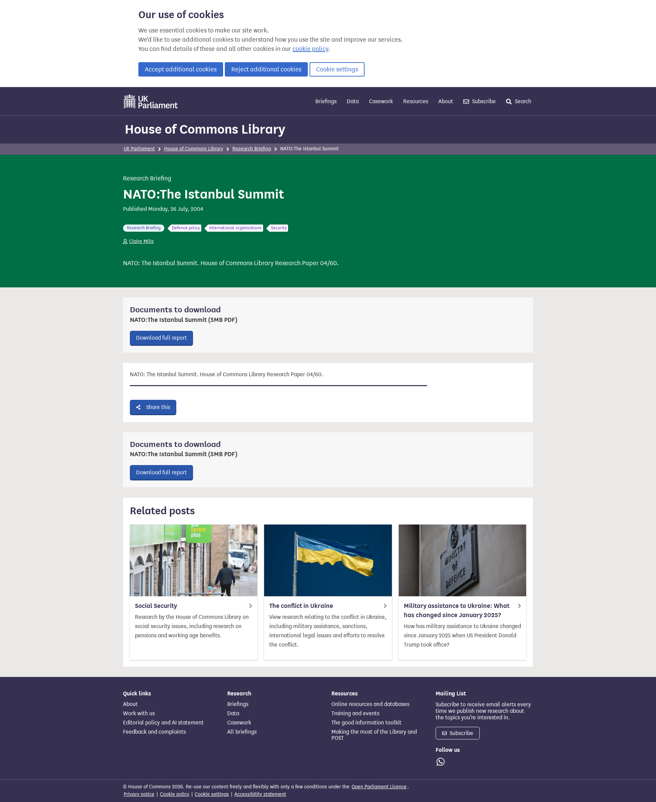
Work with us (139, 713)
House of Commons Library (205, 129)
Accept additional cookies (181, 69)
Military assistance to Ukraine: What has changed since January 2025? (456, 610)
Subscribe (483, 101)
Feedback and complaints (154, 732)
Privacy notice (139, 794)
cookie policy (310, 49)
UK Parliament (139, 149)
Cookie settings (337, 69)
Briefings (326, 101)
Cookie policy (174, 794)
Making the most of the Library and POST (374, 735)
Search (522, 101)
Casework (381, 101)
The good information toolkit (366, 723)
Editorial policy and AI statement (163, 723)
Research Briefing (251, 149)
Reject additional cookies (266, 69)
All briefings (242, 732)
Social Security (156, 606)
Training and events (355, 713)
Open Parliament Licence (379, 787)
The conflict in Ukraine (301, 606)
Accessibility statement (260, 794)
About (445, 101)
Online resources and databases (370, 704)
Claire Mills (141, 241)
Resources (415, 101)
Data (353, 101)
